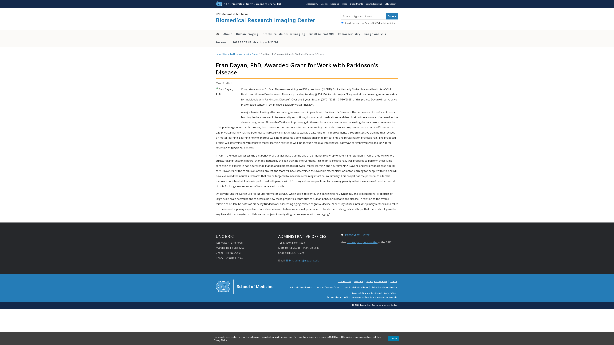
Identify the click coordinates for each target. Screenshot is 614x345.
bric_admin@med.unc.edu (304, 260)
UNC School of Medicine (232, 14)
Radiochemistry (349, 34)
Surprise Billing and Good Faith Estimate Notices (374, 293)
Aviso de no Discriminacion (384, 287)
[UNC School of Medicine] (244, 286)
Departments (356, 3)
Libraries (335, 3)
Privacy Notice (220, 340)
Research (222, 42)
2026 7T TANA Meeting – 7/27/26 (255, 42)
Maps (344, 3)
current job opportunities (362, 242)
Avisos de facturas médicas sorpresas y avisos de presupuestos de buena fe (362, 297)
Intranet (358, 281)
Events (324, 3)
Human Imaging (247, 34)
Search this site (351, 23)
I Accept (393, 338)
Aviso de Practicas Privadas (329, 287)
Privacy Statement (376, 281)
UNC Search (390, 3)
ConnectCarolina (374, 3)
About (227, 34)
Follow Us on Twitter (357, 234)
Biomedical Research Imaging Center (265, 20)
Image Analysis (375, 34)
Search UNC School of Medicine (380, 23)
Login (393, 281)
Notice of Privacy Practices (302, 287)
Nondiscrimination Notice (356, 287)
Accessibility (312, 3)
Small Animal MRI (321, 34)
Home (217, 34)
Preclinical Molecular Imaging (284, 34)
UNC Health (344, 281)
